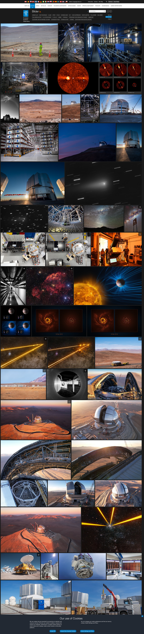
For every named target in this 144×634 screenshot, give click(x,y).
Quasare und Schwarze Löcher (41, 19)
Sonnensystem (55, 19)
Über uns (26, 5)
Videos (37, 5)
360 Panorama (43, 15)
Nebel (60, 17)
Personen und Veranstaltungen (78, 17)
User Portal (116, 1)
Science (110, 1)
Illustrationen (47, 17)
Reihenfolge (108, 17)
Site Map (101, 1)
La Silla (55, 17)
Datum (109, 19)
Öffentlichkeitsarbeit (88, 5)
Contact (96, 1)
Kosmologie (64, 15)
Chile (58, 15)
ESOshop (50, 5)
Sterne (72, 19)
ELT (70, 15)
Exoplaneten (85, 15)
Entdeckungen (72, 5)
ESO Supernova (76, 15)
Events (79, 5)
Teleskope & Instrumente (60, 5)
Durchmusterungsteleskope (83, 19)
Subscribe (90, 1)
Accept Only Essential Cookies (68, 631)
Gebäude (90, 17)
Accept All (52, 631)
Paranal (65, 17)
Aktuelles (43, 5)
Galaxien (100, 15)
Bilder (32, 5)
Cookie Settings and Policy (87, 631)
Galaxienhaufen (36, 17)
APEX (54, 15)
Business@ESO (105, 5)
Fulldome (93, 15)
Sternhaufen (64, 19)
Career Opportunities (116, 5)
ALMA (49, 15)
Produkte (97, 5)
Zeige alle (35, 15)
